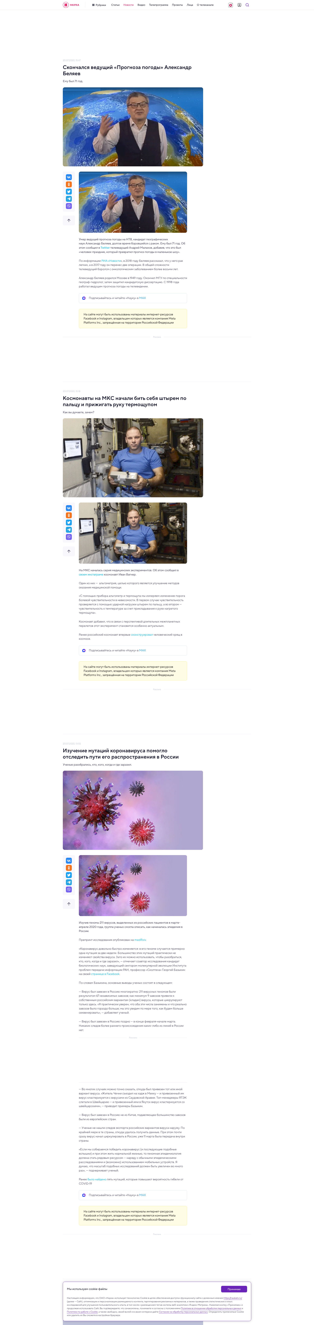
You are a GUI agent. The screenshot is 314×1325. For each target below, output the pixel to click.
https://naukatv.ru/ (233, 1298)
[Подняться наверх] (69, 220)
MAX (142, 298)
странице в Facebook (104, 974)
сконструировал (142, 635)
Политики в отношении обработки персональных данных (211, 1308)
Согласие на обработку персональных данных (183, 1311)
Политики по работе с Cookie (82, 1311)
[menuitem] (115, 5)
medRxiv (140, 940)
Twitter (105, 248)
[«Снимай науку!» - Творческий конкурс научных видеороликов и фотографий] (231, 5)
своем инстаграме (91, 574)
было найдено (96, 1179)
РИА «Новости (111, 261)
